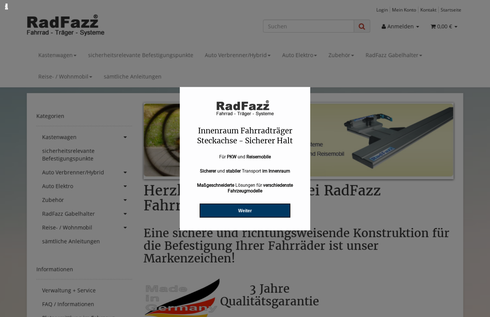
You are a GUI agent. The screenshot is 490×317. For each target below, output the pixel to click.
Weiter (245, 210)
